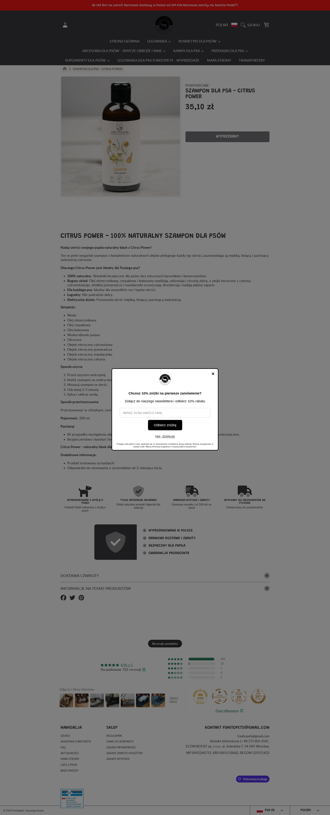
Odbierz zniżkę (165, 425)
